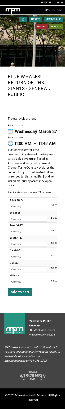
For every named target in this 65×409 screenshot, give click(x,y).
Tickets (35, 19)
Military (14, 275)
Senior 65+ (16, 212)
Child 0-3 (15, 250)
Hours (41, 26)
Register (46, 2)
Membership (53, 19)
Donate (56, 26)
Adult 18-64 (16, 200)
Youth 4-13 (16, 237)
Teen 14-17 (16, 225)
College (14, 262)
